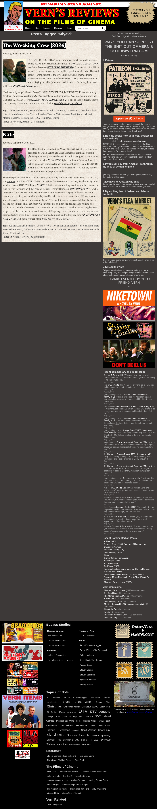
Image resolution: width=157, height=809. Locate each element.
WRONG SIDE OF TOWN (85, 63)
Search (70, 28)
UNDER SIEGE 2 (57, 99)
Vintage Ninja (53, 793)
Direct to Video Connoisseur (94, 772)
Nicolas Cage (86, 665)
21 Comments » (39, 121)
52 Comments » (39, 236)
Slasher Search (78, 735)
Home (28, 28)
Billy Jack (51, 772)
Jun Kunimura (86, 225)
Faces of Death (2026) (126, 507)
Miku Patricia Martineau (54, 229)
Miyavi (88, 114)
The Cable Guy (110, 617)
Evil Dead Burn (110, 593)
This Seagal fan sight (79, 789)
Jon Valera (31, 114)
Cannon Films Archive (68, 772)
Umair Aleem (17, 233)
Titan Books (80, 760)
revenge (81, 725)
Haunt (106, 555)
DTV (82, 636)
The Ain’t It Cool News (57, 789)
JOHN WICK (54, 160)
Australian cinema (100, 697)
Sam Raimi (104, 726)
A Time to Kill (117, 375)
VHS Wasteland (99, 789)
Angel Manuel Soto (18, 110)
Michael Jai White (65, 721)
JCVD (98, 716)
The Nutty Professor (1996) (116, 615)
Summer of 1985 (71, 740)
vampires (62, 744)
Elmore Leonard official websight (61, 756)
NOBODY (42, 185)
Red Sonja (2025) (111, 566)
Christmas (54, 706)
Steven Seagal (86, 670)
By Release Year (55, 660)
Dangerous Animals (131, 478)
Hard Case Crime (86, 756)
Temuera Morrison (50, 117)
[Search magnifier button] (103, 28)
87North (13, 225)
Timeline (69, 660)
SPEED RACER (90, 214)
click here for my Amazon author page (129, 141)
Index (50, 655)
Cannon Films (103, 702)
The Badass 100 (55, 636)
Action (25, 121)
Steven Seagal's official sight (75, 784)
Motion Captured (78, 780)
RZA (37, 117)
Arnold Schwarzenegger (90, 645)
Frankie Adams (89, 110)
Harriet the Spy (110, 609)
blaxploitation (52, 702)
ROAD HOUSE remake (24, 85)
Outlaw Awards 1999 (57, 640)
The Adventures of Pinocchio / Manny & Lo (135, 406)
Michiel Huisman (32, 229)
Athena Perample (26, 225)
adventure (56, 697)
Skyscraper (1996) (112, 561)
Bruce (66, 701)
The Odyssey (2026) (113, 552)
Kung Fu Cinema (82, 776)
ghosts (64, 716)
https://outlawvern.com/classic (139, 712)
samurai (75, 730)
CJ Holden (108, 454)
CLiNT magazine (54, 804)
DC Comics (52, 712)
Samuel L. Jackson (58, 730)
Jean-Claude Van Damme (91, 660)
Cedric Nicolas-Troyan (48, 225)
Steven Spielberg (87, 675)
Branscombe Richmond (41, 110)
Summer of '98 (54, 740)
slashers (55, 734)
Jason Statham (86, 716)
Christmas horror (71, 706)
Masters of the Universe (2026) (118, 582)
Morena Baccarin (11, 117)
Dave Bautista (73, 110)
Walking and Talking (113, 572)
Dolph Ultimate (53, 776)
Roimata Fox (27, 117)
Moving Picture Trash (98, 780)
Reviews (58, 28)
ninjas (101, 721)
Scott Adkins (88, 730)
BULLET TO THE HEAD (60, 67)
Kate (8, 134)
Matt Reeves (77, 114)
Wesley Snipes (86, 684)
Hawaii (6, 114)
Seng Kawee (82, 229)
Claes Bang (59, 110)
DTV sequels (100, 711)
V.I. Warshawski (111, 563)
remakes (67, 725)
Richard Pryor (53, 784)
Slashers (91, 636)
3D (48, 697)
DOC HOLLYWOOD (80, 188)
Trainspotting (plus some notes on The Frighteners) (126, 569)
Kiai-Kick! (67, 776)
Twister (107, 612)
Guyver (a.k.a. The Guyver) (116, 558)
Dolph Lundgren (87, 655)
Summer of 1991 (89, 740)
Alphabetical (61, 655)
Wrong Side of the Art (71, 793)
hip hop (73, 716)
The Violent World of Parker (59, 760)
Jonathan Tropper (46, 114)
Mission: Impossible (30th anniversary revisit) (124, 604)
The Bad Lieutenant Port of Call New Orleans (124, 574)
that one (11, 181)
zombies (86, 744)
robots (93, 726)
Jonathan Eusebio (68, 225)
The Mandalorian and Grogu (116, 596)
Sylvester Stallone (88, 680)
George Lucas (53, 716)
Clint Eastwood (100, 650)
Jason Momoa (18, 114)
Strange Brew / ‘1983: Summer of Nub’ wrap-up (125, 544)
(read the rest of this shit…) (68, 103)
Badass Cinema (42, 28)
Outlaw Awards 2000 (57, 645)
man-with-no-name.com (57, 780)
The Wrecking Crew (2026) (34, 45)
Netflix (78, 721)
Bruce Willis (85, 650)
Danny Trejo (105, 707)
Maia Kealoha (63, 114)
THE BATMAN (39, 99)
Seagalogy (104, 730)
